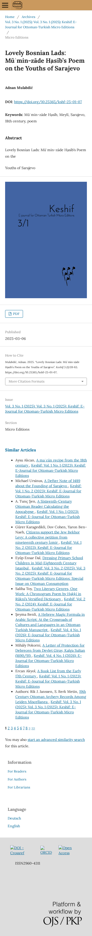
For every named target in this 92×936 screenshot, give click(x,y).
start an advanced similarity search (56, 739)
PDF (15, 314)
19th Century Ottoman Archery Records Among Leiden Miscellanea (50, 696)
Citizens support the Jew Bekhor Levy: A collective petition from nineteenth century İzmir (47, 537)
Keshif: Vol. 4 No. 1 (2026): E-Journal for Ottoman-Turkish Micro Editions (48, 635)
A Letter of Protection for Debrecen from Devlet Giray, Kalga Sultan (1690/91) (50, 650)
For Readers (17, 771)
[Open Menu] (5, 5)
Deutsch (14, 818)
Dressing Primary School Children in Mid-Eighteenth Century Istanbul (49, 563)
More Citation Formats (26, 381)
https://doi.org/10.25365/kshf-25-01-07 (48, 101)
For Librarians (19, 787)
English (14, 826)
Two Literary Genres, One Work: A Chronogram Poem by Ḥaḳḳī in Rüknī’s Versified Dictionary (48, 593)
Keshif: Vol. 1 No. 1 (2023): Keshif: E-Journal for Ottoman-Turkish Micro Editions (50, 470)
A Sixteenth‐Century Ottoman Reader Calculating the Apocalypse (43, 506)
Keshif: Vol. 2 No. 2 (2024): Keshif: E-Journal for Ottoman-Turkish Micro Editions (50, 604)
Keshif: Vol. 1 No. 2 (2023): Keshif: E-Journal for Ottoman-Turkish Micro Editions (48, 491)
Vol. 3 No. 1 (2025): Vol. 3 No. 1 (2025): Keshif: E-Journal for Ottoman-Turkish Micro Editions (41, 24)
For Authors (17, 779)
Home (10, 17)
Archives (28, 17)
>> (33, 728)
